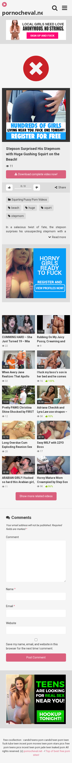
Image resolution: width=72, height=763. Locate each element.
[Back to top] (64, 755)
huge (31, 207)
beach (15, 207)
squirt (48, 207)
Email (10, 606)
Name (11, 589)
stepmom (17, 216)
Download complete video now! (37, 174)
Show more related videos (36, 496)
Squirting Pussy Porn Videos (29, 199)
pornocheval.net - (34, 751)
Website (11, 623)
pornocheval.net (22, 12)
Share (62, 187)
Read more (58, 237)
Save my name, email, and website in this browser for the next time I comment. (32, 646)
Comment (12, 537)
